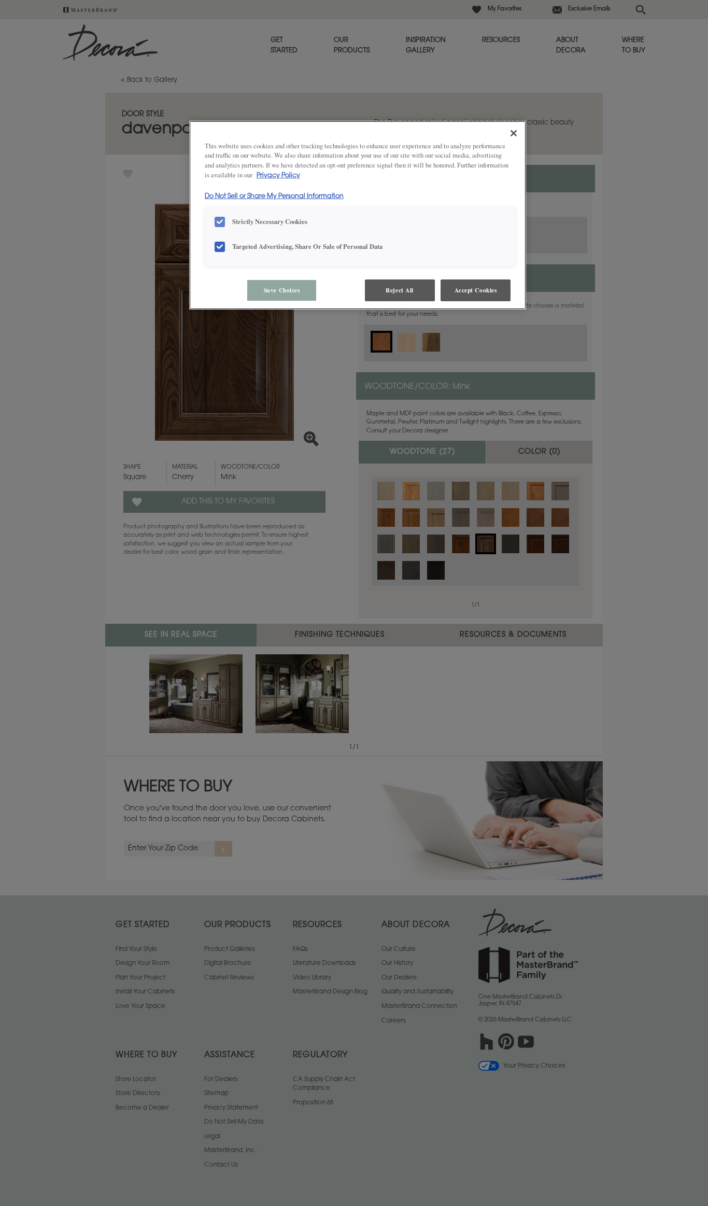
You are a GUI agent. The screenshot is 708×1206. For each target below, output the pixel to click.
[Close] (513, 133)
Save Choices (282, 290)
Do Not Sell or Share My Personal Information (274, 196)
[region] (357, 215)
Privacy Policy (278, 176)
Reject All (400, 290)
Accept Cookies (476, 290)
